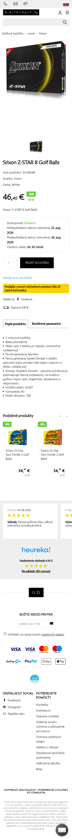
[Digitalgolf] (36, 592)
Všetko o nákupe (47, 747)
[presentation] (60, 416)
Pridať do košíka (37, 262)
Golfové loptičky (12, 33)
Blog (39, 769)
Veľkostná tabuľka (48, 763)
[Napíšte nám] (15, 4)
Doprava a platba (47, 716)
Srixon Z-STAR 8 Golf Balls (20, 209)
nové (31, 33)
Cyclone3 (61, 790)
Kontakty (42, 704)
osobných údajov (53, 634)
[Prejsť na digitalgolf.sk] (66, 4)
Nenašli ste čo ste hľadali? (17, 278)
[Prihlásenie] (60, 12)
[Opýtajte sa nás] (25, 4)
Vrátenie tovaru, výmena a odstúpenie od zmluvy (50, 726)
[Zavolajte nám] (5, 4)
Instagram (14, 707)
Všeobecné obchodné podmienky (50, 755)
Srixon (43, 33)
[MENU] (67, 12)
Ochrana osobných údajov (48, 739)
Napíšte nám (16, 713)
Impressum (43, 710)
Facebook (26, 299)
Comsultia (38, 792)
